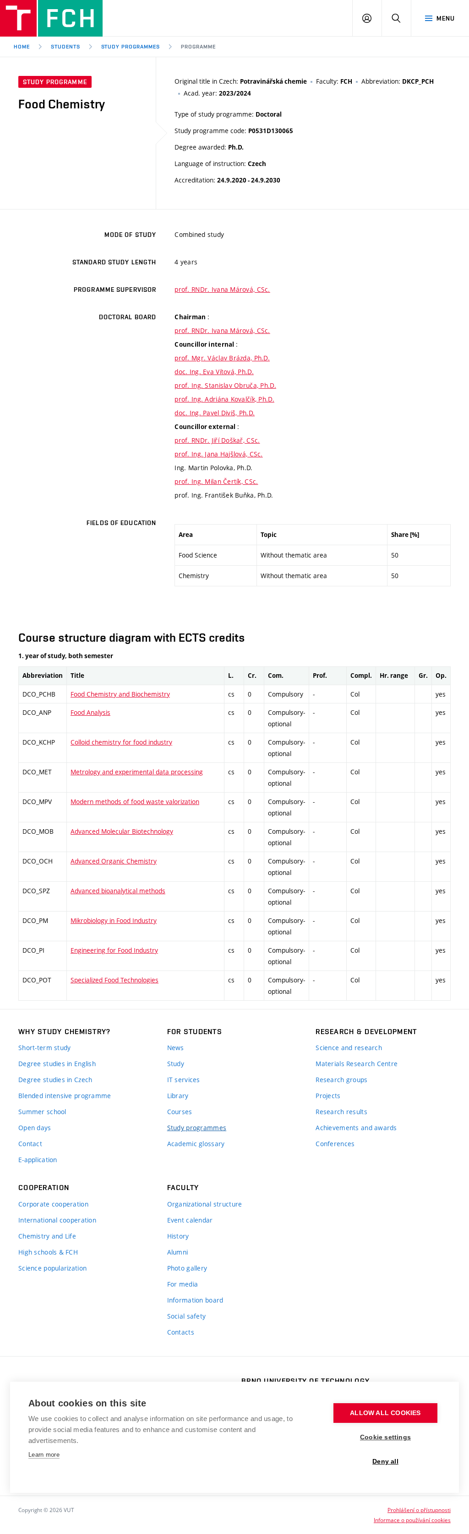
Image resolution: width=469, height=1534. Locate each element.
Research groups (341, 1079)
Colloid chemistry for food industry (121, 742)
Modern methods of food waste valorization (135, 801)
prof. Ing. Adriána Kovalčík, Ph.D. (224, 399)
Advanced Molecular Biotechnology (122, 831)
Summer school (42, 1111)
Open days (34, 1127)
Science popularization (52, 1268)
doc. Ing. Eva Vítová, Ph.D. (214, 371)
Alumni (177, 1252)
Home (22, 46)
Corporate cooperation (53, 1204)
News (175, 1047)
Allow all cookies (385, 1413)
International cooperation (57, 1220)
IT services (183, 1079)
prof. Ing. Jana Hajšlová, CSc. (218, 454)
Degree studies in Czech (55, 1079)
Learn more (44, 1454)
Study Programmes (130, 46)
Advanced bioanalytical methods (118, 890)
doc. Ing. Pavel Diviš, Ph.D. (215, 412)
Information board (195, 1300)
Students (65, 46)
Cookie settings (385, 1437)
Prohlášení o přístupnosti (419, 1509)
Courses (179, 1111)
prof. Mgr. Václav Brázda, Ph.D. (222, 358)
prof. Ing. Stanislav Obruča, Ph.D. (225, 385)
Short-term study (44, 1047)
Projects (328, 1095)
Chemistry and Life (47, 1236)
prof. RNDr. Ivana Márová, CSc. (222, 289)
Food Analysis (90, 712)
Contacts (180, 1332)
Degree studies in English (57, 1063)
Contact (30, 1143)
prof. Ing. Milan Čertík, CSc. (216, 481)
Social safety (186, 1316)
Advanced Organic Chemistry (114, 861)
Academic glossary (196, 1143)
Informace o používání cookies (412, 1519)
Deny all (385, 1461)
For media (182, 1284)
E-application (37, 1159)
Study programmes (196, 1127)
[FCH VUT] (51, 18)
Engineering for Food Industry (114, 950)
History (178, 1236)
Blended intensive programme (64, 1095)
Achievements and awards (356, 1127)
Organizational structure (204, 1204)
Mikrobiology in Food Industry (114, 920)
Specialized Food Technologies (114, 980)
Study (175, 1063)
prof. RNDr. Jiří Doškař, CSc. (217, 440)
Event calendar (190, 1220)
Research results (341, 1111)
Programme (198, 46)
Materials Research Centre (357, 1063)
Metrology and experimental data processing (137, 771)
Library (178, 1095)
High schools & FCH (48, 1252)
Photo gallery (187, 1268)
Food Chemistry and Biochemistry (120, 694)
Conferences (335, 1143)
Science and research (349, 1047)
